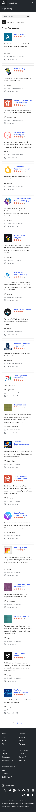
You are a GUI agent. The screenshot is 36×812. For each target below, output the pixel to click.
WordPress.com (8, 767)
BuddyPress (7, 777)
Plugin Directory (7, 9)
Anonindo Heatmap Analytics (21, 443)
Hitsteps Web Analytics (19, 236)
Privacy (4, 744)
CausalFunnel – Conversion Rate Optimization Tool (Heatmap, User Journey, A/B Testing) (22, 514)
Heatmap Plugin (20, 405)
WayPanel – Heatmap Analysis (21, 691)
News (4, 737)
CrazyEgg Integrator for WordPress (22, 585)
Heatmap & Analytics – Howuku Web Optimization (22, 345)
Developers (6, 757)
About (4, 734)
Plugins (21, 740)
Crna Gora (10, 786)
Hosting (4, 740)
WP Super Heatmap (21, 616)
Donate (22, 757)
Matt (4, 770)
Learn (4, 750)
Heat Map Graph (20, 547)
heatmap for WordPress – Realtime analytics (23, 168)
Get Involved (23, 750)
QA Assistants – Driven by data (20, 133)
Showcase (22, 734)
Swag (22, 760)
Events (21, 754)
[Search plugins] (28, 16)
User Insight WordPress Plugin (21, 273)
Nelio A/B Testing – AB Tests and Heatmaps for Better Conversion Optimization (23, 101)
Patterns (22, 744)
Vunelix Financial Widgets (20, 654)
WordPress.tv (7, 760)
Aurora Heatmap (20, 34)
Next (21, 723)
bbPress (6, 773)
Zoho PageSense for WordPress (20, 376)
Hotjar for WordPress (22, 309)
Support (4, 754)
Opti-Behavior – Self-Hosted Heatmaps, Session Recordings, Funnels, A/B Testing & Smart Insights (23, 199)
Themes (22, 737)
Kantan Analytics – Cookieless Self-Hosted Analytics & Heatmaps (21, 477)
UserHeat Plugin (20, 69)
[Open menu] (33, 3)
